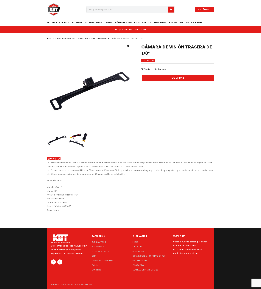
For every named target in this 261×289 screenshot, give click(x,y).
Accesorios (98, 246)
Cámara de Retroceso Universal (94, 38)
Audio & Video (99, 242)
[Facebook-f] (59, 261)
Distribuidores (140, 260)
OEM (94, 256)
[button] (204, 9)
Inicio (49, 38)
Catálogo (138, 246)
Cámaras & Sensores (65, 38)
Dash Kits (96, 269)
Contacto (138, 265)
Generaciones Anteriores (145, 269)
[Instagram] (53, 261)
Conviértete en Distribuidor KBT (149, 256)
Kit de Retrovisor (101, 251)
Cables (95, 265)
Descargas (138, 251)
